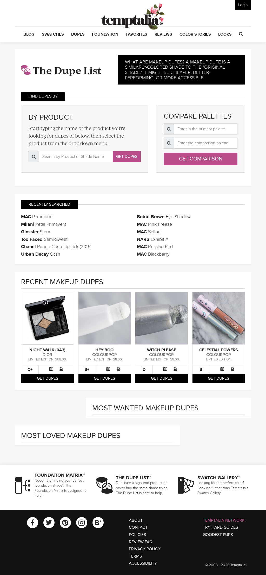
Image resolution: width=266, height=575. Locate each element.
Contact (138, 527)
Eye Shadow (164, 216)
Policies (137, 534)
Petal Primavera (43, 224)
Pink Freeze (154, 224)
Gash (40, 254)
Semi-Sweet (44, 239)
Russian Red (155, 246)
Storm (36, 232)
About (136, 520)
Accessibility (143, 563)
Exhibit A (153, 239)
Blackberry (153, 254)
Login (243, 5)
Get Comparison (200, 159)
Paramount (37, 216)
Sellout (149, 232)
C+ (30, 369)
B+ (86, 369)
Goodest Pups (218, 534)
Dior (47, 354)
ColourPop (104, 354)
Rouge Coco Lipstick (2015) (56, 246)
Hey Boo (104, 350)
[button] (29, 34)
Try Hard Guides (220, 527)
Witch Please (161, 350)
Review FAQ (140, 542)
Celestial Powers (218, 350)
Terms (135, 556)
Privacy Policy (145, 549)
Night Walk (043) (47, 350)
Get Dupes (126, 156)
